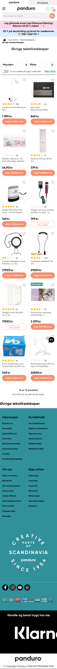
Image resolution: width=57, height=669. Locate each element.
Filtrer (33, 64)
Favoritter (6, 438)
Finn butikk (7, 428)
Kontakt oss (7, 423)
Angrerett (33, 486)
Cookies (6, 454)
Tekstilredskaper (27, 40)
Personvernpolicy (10, 449)
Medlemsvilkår (35, 443)
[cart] (52, 9)
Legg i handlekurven (14, 121)
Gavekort (33, 506)
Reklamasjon (34, 496)
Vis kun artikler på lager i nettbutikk (25, 71)
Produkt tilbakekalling (12, 459)
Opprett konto (35, 433)
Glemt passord (35, 438)
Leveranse (33, 480)
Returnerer (33, 491)
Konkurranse (8, 491)
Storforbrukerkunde (11, 443)
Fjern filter (50, 71)
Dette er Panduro (10, 475)
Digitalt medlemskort (38, 428)
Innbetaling (34, 475)
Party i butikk (8, 506)
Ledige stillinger (9, 496)
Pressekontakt (8, 511)
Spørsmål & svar (9, 433)
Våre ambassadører (11, 486)
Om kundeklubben (37, 423)
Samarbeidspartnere (11, 501)
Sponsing (6, 516)
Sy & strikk (13, 40)
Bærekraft (7, 480)
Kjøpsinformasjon (36, 501)
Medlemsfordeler (36, 449)
